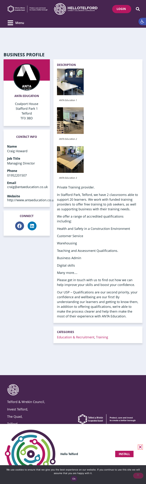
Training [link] (102, 337)
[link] (142, 21)
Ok (73, 478)
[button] (138, 9)
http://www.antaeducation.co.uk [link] (31, 200)
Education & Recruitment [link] (75, 337)
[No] (138, 475)
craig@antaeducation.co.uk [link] (27, 187)
